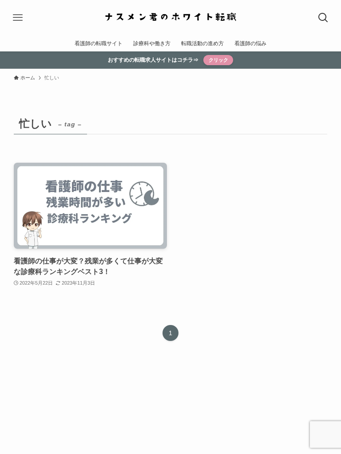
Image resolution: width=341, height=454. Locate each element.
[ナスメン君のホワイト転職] (170, 17)
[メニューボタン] (18, 17)
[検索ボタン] (323, 17)
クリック (218, 60)
